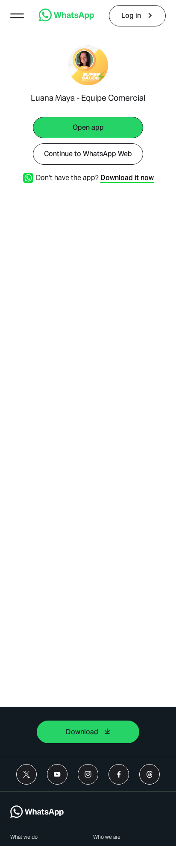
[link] (66, 19)
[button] (17, 16)
